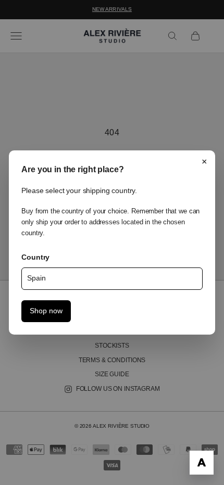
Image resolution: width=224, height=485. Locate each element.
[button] (202, 463)
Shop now (46, 311)
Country (35, 257)
